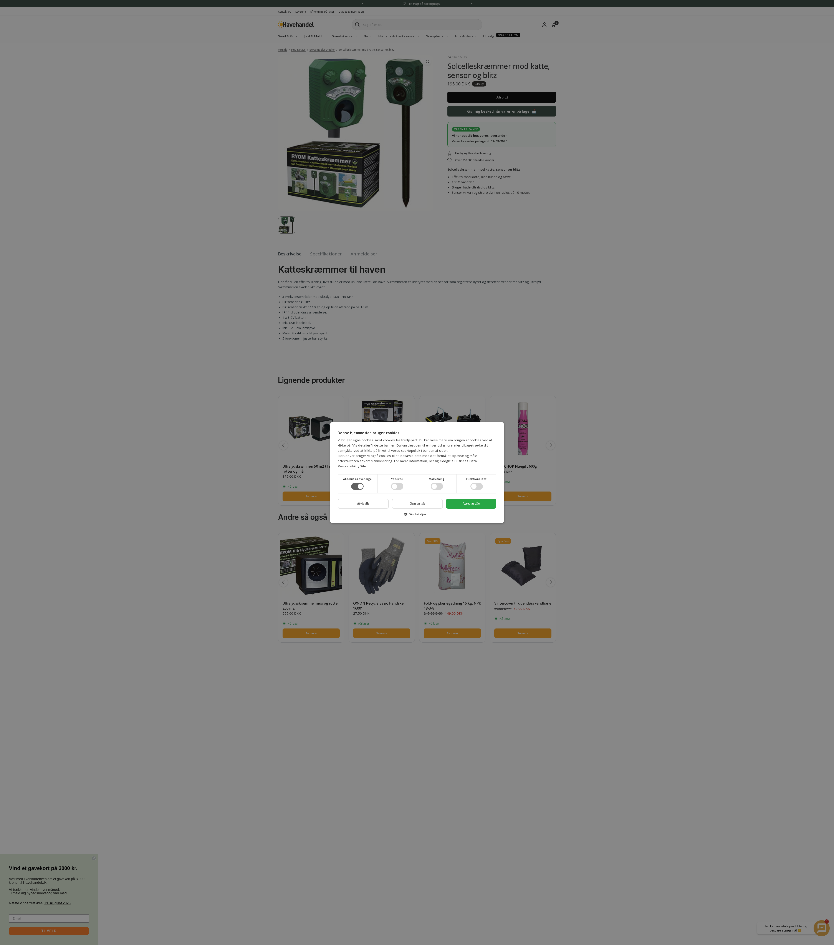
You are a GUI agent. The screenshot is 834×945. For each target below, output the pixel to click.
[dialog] (417, 472)
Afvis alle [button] (363, 503)
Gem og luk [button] (417, 503)
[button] (417, 516)
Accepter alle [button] (471, 503)
